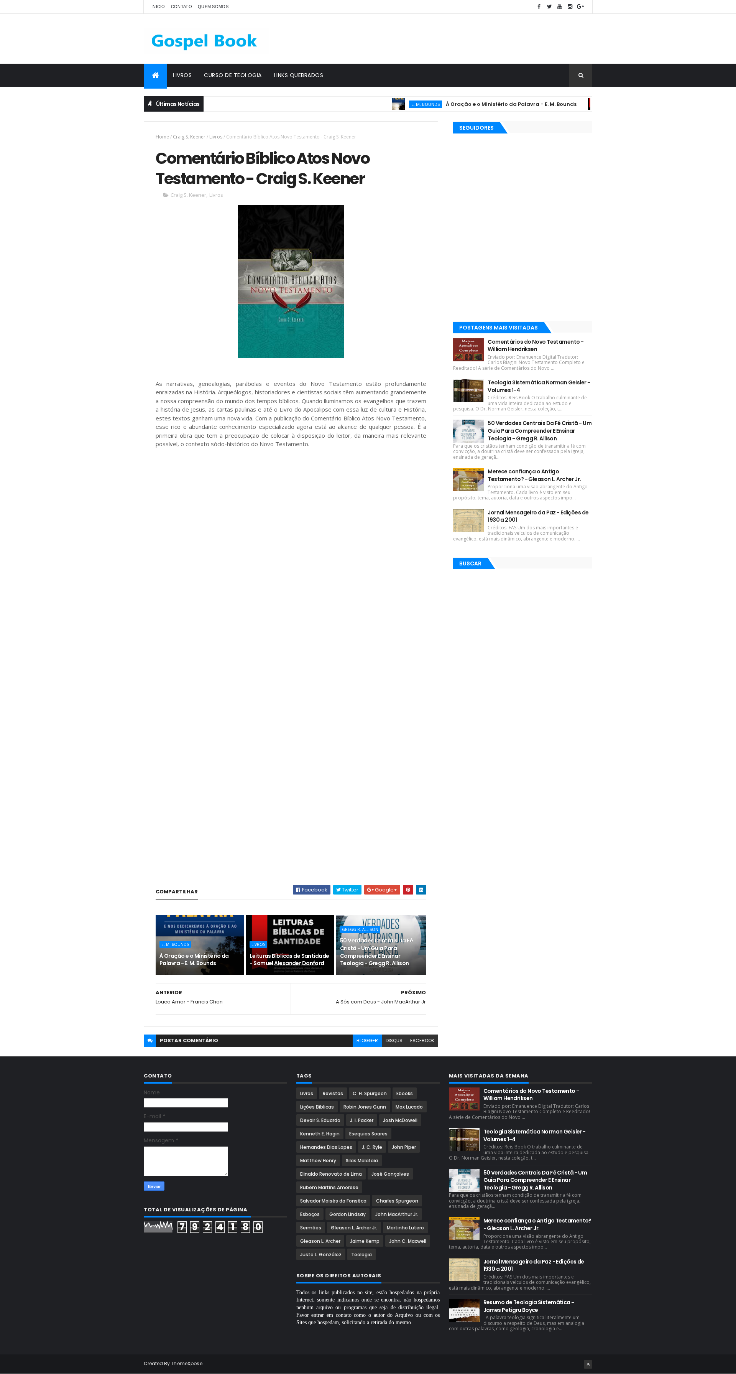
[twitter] (549, 6)
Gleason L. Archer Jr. (354, 1227)
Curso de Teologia (233, 75)
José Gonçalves (390, 1174)
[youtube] (559, 6)
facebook (422, 1040)
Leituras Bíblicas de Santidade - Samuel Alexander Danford (289, 959)
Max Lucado (409, 1107)
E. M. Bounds (397, 104)
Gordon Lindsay (347, 1214)
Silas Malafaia (362, 1160)
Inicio (158, 6)
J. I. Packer (361, 1120)
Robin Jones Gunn (364, 1107)
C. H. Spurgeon (370, 1093)
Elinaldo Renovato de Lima (331, 1174)
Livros (182, 75)
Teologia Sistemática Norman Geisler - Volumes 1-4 (539, 386)
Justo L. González (321, 1254)
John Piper (404, 1147)
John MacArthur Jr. (396, 1214)
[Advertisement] (452, 38)
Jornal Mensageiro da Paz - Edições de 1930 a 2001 (538, 516)
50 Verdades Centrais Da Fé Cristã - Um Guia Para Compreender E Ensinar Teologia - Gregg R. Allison (376, 952)
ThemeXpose (186, 1363)
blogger (367, 1040)
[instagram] (570, 6)
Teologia (361, 1254)
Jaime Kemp (365, 1241)
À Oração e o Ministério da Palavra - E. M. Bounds (482, 104)
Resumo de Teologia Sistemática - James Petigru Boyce (528, 1306)
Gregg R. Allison (360, 929)
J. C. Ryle (372, 1147)
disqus (394, 1040)
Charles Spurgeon (397, 1201)
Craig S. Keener (189, 136)
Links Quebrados (299, 75)
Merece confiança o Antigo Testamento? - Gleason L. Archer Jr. (534, 475)
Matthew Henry (318, 1160)
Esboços (310, 1214)
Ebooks (404, 1093)
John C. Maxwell (407, 1241)
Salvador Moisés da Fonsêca (333, 1201)
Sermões (310, 1227)
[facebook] (539, 6)
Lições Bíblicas (317, 1107)
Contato (181, 6)
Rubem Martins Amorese (329, 1187)
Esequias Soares (368, 1133)
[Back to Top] (588, 1364)
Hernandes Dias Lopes (326, 1147)
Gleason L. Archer (320, 1241)
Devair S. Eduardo (320, 1120)
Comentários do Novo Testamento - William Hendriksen (535, 345)
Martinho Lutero (405, 1227)
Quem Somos (213, 6)
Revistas (333, 1093)
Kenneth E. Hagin (320, 1133)
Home (162, 136)
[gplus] (580, 6)
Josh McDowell (400, 1120)
